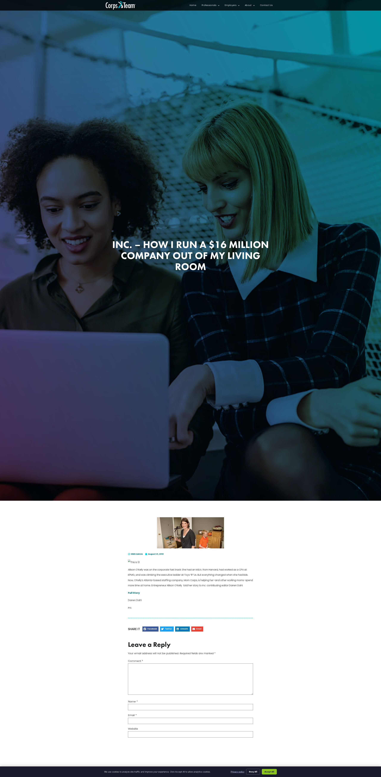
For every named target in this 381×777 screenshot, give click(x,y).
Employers (233, 6)
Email (132, 715)
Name (133, 701)
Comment (135, 661)
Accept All (269, 771)
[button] (150, 629)
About (251, 6)
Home (194, 6)
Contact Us (267, 6)
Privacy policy (237, 771)
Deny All (253, 771)
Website (133, 729)
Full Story (134, 593)
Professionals (212, 6)
